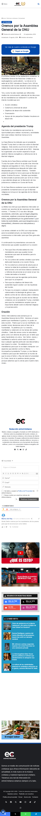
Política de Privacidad (25, 491)
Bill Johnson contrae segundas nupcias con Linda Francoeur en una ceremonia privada (23, 646)
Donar (20, 797)
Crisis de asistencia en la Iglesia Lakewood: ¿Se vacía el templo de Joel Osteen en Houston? (24, 625)
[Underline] (8, 473)
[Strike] (10, 473)
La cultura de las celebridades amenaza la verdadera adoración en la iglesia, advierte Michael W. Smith (25, 666)
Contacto (35, 797)
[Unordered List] (15, 473)
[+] (27, 473)
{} (25, 473)
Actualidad (22, 18)
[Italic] (6, 473)
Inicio (4, 18)
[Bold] (3, 473)
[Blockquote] (18, 473)
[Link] (22, 473)
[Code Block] (20, 473)
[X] (18, 449)
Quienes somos (12, 794)
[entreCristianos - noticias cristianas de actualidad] (20, 3)
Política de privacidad (10, 797)
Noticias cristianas (12, 18)
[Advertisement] (20, 13)
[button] (20, 553)
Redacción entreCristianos (12, 34)
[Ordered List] (13, 473)
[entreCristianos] (9, 763)
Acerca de (27, 797)
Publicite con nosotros (26, 794)
